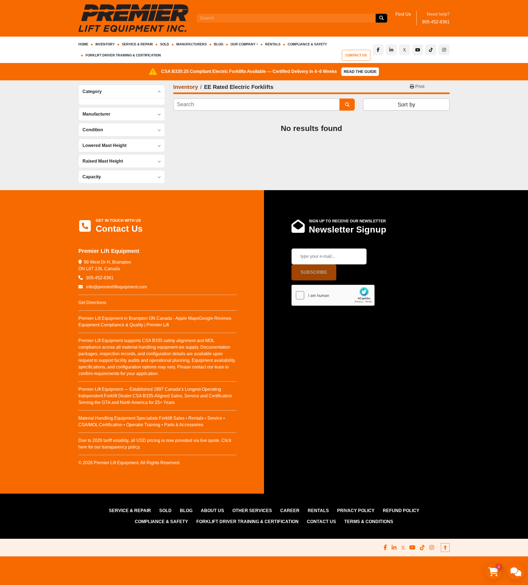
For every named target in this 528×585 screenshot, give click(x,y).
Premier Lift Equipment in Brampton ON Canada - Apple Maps (138, 318)
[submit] (381, 18)
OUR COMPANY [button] (242, 44)
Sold (164, 44)
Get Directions (92, 302)
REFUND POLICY (401, 510)
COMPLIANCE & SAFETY (307, 44)
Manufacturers (191, 44)
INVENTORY (105, 44)
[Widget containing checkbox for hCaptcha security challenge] (333, 295)
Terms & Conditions (368, 521)
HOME (83, 44)
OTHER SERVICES (252, 510)
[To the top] (445, 547)
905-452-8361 (436, 22)
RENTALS (272, 44)
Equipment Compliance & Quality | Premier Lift (123, 324)
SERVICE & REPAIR (137, 44)
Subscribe (314, 272)
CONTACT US (356, 55)
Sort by (406, 105)
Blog (218, 44)
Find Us (403, 14)
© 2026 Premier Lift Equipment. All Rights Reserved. (129, 462)
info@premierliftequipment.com (116, 287)
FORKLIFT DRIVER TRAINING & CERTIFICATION (123, 55)
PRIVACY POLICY (356, 510)
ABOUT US (212, 510)
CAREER (289, 510)
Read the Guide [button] (360, 71)
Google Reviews (215, 318)
